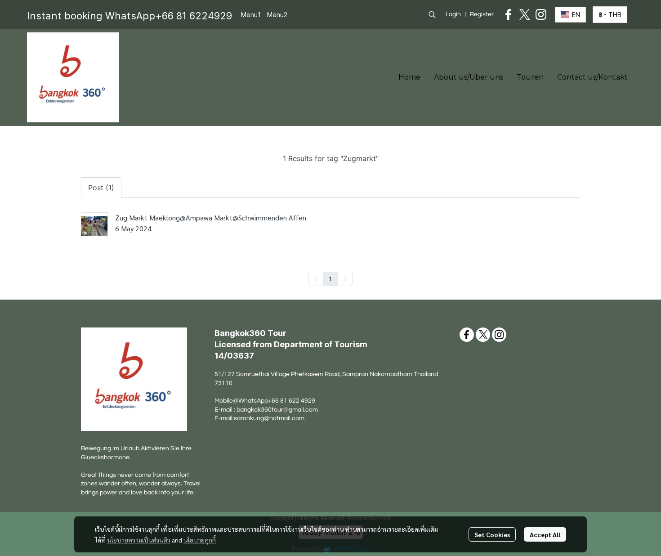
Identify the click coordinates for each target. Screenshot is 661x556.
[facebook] (508, 14)
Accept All (545, 534)
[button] (432, 14)
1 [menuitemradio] (330, 278)
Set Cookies (492, 534)
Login (453, 14)
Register (482, 14)
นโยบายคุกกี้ (199, 540)
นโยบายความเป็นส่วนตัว (138, 540)
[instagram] (541, 14)
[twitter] (525, 14)
